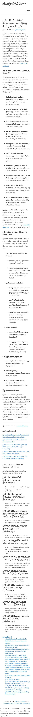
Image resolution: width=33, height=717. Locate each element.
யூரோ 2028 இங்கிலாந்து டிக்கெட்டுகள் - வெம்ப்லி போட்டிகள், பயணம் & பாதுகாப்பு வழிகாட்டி (16, 641)
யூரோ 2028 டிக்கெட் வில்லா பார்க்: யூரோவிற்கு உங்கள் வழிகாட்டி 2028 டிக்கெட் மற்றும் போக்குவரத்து (15, 447)
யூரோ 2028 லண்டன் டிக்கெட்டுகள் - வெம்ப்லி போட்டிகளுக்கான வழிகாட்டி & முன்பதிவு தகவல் (17, 671)
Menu (28, 10)
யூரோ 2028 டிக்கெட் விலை (12, 679)
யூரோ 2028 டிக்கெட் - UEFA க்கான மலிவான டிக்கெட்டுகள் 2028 (14, 4)
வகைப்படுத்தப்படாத (22, 426)
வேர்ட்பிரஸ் (19, 703)
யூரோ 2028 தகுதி (7, 637)
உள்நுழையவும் (26, 703)
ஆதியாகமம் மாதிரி (20, 701)
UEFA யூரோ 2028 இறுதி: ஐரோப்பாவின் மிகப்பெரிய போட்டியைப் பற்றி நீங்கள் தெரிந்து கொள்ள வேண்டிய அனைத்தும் (17, 688)
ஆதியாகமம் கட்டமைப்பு (9, 703)
